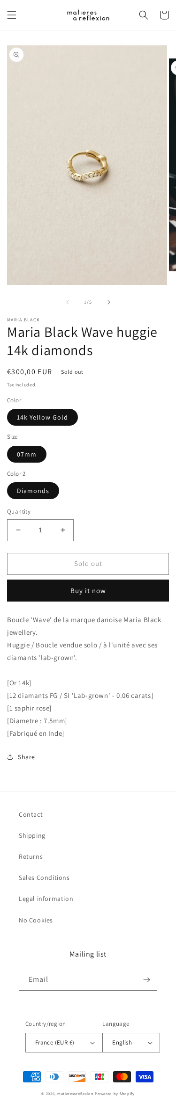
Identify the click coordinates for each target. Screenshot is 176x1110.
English (122, 1042)
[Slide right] (109, 302)
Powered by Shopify (115, 1093)
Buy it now (88, 590)
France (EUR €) (55, 1042)
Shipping (32, 835)
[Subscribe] (146, 980)
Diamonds (33, 490)
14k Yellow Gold (42, 417)
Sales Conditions (44, 877)
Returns (31, 856)
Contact (31, 814)
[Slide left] (67, 302)
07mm (27, 454)
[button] (11, 15)
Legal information (46, 898)
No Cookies (36, 920)
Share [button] (26, 757)
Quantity (19, 511)
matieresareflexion (75, 1093)
